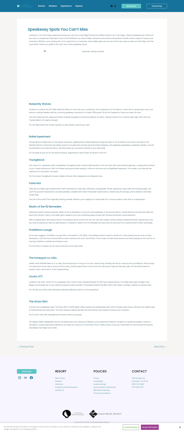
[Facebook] (112, 6)
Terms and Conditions (102, 393)
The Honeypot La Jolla (43, 258)
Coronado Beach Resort (90, 325)
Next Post (160, 346)
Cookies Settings (131, 427)
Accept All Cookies (149, 427)
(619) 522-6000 (138, 384)
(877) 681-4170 (137, 387)
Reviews (58, 381)
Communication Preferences (105, 387)
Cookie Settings (100, 384)
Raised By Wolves (40, 104)
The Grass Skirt (38, 301)
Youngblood (36, 160)
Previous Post (25, 346)
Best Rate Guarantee (102, 390)
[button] (130, 6)
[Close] (180, 427)
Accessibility (98, 381)
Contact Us (59, 390)
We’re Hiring (60, 378)
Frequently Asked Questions (66, 387)
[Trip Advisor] (25, 377)
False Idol (35, 183)
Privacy (96, 378)
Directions (59, 384)
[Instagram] (115, 6)
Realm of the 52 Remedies (45, 206)
